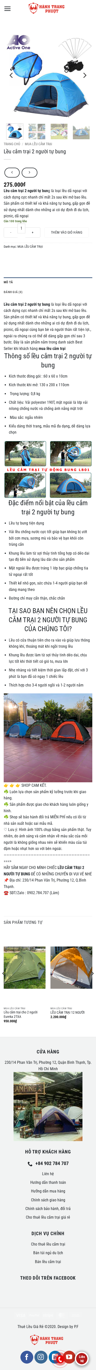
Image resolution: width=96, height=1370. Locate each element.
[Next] (84, 75)
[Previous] (11, 75)
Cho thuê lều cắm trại (48, 1244)
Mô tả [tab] (8, 282)
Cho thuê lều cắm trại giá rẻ (48, 1217)
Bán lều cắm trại (48, 1261)
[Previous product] (29, 173)
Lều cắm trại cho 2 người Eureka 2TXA (20, 1014)
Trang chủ (12, 144)
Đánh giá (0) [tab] (13, 292)
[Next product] (12, 173)
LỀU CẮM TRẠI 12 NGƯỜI (67, 1012)
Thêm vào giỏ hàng (66, 232)
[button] (7, 9)
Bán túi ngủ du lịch (48, 1252)
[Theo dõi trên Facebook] (26, 1357)
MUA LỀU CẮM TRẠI (38, 144)
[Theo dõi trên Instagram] (40, 1357)
